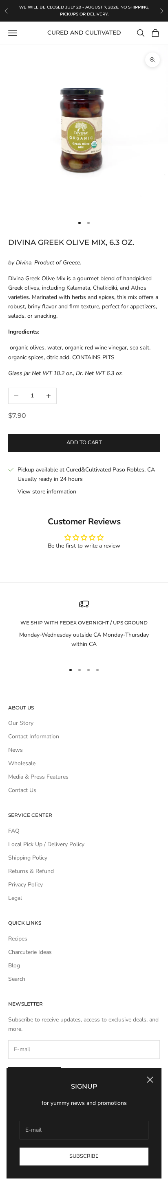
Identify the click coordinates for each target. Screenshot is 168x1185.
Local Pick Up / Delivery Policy (46, 844)
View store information (47, 491)
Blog (14, 965)
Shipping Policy (27, 858)
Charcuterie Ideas (30, 952)
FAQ (14, 831)
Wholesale (21, 763)
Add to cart (84, 442)
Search (16, 979)
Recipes (17, 939)
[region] (84, 627)
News (15, 750)
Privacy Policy (25, 884)
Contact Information (33, 736)
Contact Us (22, 790)
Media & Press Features (38, 777)
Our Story (20, 723)
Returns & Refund (31, 871)
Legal (15, 898)
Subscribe (84, 1156)
